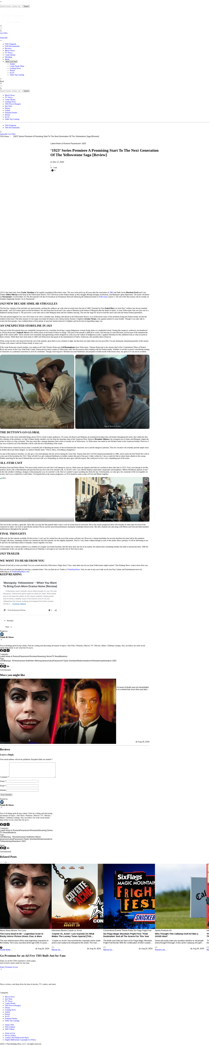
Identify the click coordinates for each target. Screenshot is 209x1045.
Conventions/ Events (112, 930)
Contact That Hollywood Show (17, 1038)
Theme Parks (127, 930)
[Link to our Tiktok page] (19, 990)
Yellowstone (103, 297)
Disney (7, 108)
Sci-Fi (12, 73)
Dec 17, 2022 (58, 162)
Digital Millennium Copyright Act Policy (20, 1040)
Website (3, 790)
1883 (111, 292)
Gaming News (15, 68)
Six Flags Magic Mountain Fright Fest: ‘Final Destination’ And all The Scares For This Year (126, 935)
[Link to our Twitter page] (2, 990)
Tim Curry (22, 930)
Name (3, 781)
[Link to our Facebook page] (15, 990)
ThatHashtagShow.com (20, 572)
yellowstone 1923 (109, 661)
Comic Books (10, 55)
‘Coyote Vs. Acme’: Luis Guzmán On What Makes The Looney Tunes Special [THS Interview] (73, 935)
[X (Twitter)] (5, 651)
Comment (4, 777)
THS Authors (10, 1027)
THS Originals (10, 44)
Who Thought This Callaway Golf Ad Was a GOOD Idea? (176, 935)
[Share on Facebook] (1, 667)
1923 (84, 143)
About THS (9, 1025)
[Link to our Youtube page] (11, 990)
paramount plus (46, 661)
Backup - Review (11, 661)
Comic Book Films (17, 66)
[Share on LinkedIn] (8, 667)
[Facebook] (1, 651)
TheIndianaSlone (73, 569)
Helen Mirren (34, 661)
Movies (14, 930)
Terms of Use (10, 1033)
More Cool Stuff (11, 62)
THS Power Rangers (13, 104)
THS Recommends (12, 46)
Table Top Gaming (17, 75)
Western (80, 661)
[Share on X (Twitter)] (5, 667)
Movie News (10, 51)
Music (7, 59)
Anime (12, 64)
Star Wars (8, 106)
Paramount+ (76, 143)
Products (165, 930)
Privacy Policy (10, 1035)
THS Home (4, 136)
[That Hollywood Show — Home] (12, 24)
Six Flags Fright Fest (142, 930)
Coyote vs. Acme (74, 930)
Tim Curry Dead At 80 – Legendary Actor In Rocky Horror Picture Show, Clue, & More (21, 935)
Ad (170, 930)
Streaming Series (44, 656)
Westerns (63, 656)
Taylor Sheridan (70, 661)
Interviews (56, 930)
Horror (12, 70)
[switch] (1, 28)
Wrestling (8, 57)
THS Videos (9, 1029)
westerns (87, 661)
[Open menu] (1, 1)
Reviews (8, 48)
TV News (8, 53)
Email (3, 786)
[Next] (5, 862)
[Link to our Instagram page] (6, 990)
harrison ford (24, 661)
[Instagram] (8, 651)
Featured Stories (11, 113)
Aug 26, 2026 (143, 742)
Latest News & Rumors (60, 143)
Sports (157, 930)
